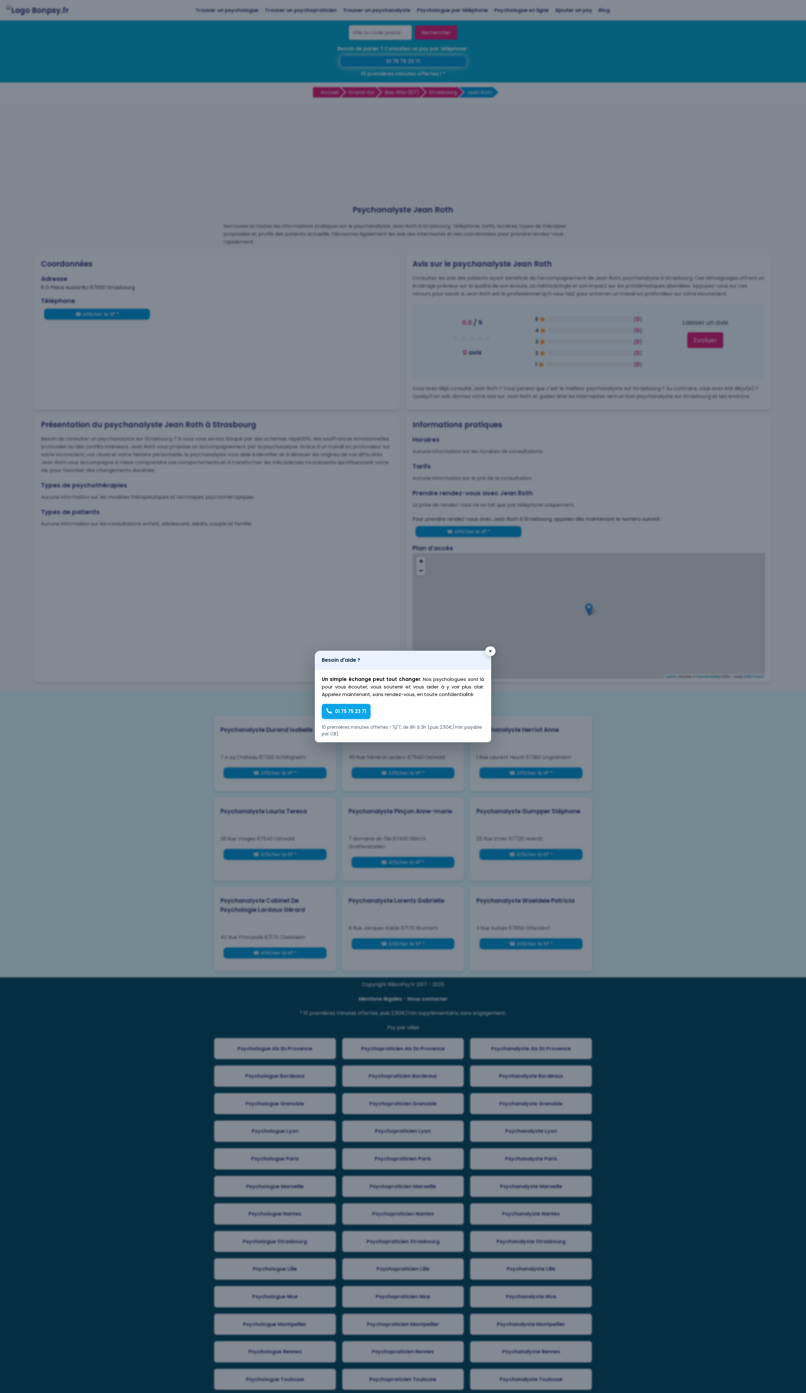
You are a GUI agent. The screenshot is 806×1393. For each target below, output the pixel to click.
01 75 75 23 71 (350, 711)
